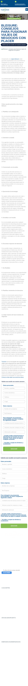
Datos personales (8, 385)
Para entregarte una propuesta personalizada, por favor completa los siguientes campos (13, 419)
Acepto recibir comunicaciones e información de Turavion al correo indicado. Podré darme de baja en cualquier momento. (13, 437)
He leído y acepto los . (13, 443)
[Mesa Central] (1, 1)
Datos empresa (7, 406)
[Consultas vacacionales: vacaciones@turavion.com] (15, 1)
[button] (26, 9)
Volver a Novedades (14, 18)
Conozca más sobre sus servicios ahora (13, 377)
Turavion (4, 361)
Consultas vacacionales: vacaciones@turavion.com (20, 4)
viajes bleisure (15, 59)
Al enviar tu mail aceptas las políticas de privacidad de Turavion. (11, 576)
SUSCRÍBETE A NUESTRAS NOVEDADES (10, 567)
